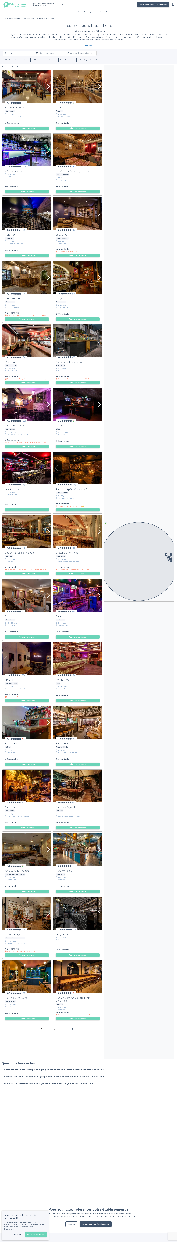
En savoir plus (9, 1229)
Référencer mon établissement (153, 5)
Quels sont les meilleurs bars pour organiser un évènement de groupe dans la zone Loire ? (49, 1083)
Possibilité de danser (67, 60)
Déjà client (71, 1224)
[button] (171, 561)
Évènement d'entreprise (107, 12)
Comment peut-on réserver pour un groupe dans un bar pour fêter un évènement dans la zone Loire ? (55, 1070)
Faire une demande (27, 128)
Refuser (17, 1234)
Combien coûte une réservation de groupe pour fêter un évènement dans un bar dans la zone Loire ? (54, 1076)
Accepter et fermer (36, 1234)
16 (63, 1029)
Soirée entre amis (67, 12)
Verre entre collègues (86, 12)
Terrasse (99, 60)
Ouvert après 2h (86, 60)
